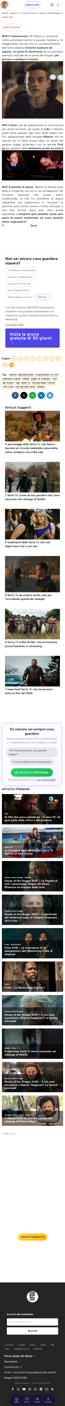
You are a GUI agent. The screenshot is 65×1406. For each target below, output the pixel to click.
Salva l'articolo (12, 27)
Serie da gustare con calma (20, 297)
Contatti (21, 1345)
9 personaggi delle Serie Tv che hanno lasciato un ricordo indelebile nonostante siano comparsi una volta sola (31, 448)
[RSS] (52, 1389)
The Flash (8, 387)
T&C (52, 1345)
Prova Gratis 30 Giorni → (20, 1356)
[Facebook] (15, 395)
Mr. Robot (8, 383)
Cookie (43, 1345)
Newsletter (11, 1361)
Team (7, 1349)
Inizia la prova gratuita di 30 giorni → (31, 337)
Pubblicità (38, 1349)
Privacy (33, 1345)
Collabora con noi (21, 1349)
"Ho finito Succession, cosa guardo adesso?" (27, 752)
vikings (41, 387)
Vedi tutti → (43, 297)
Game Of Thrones (40, 379)
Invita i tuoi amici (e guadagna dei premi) (30, 1372)
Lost (54, 379)
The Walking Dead (25, 387)
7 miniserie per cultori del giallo (22, 270)
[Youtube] (24, 1389)
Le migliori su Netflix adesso (20, 277)
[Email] (49, 395)
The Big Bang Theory (44, 383)
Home (5, 13)
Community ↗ (13, 1367)
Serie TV (14, 13)
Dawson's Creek (12, 379)
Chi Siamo (9, 1345)
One (18, 383)
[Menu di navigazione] (58, 5)
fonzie (25, 379)
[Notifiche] (52, 5)
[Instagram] (30, 1389)
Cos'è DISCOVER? (14, 324)
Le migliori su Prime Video (19, 284)
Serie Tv (25, 383)
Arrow (13, 375)
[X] (23, 395)
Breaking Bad (25, 375)
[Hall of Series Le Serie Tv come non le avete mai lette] (5, 5)
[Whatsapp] (32, 395)
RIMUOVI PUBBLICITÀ (32, 1237)
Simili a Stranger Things (18, 290)
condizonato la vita (46, 375)
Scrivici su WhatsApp (34, 772)
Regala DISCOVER (15, 1377)
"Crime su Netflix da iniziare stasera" (31, 761)
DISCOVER (32, 4)
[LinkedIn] (41, 395)
